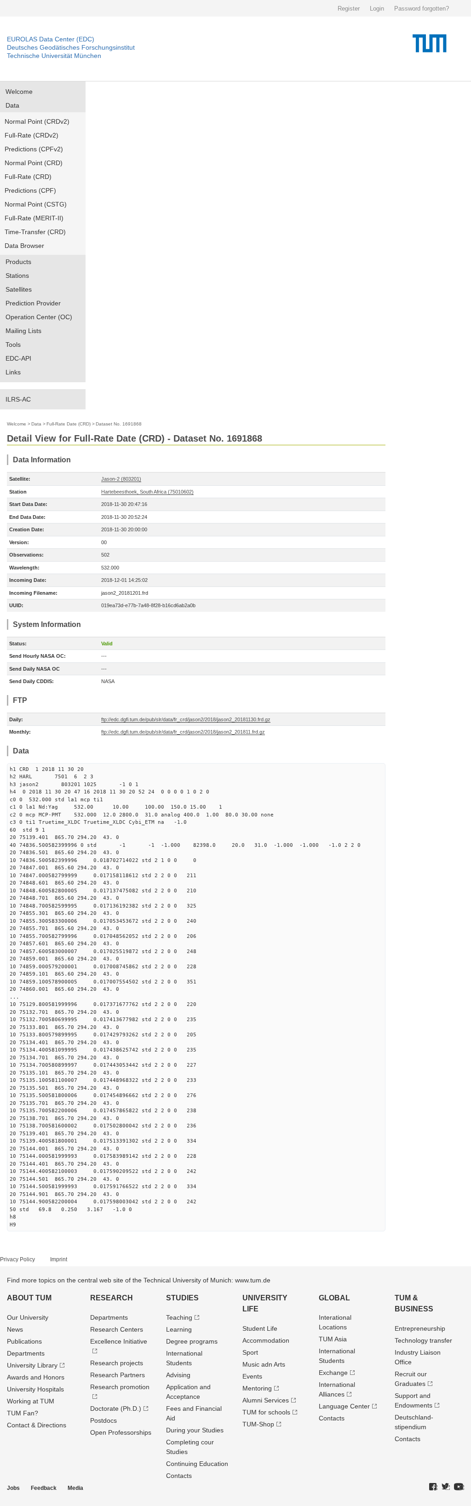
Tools (13, 344)
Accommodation (265, 1340)
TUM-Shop (258, 1424)
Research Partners (117, 1375)
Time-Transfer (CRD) (35, 232)
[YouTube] (459, 1487)
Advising (178, 1375)
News (15, 1329)
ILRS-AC (18, 399)
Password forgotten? (421, 8)
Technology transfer (423, 1340)
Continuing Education (197, 1463)
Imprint (58, 1259)
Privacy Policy (17, 1259)
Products (18, 261)
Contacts (179, 1475)
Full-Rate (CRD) (28, 176)
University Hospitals (35, 1389)
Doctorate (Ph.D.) (115, 1408)
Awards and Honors (35, 1377)
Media (75, 1488)
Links (13, 372)
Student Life (259, 1328)
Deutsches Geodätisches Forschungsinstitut (71, 47)
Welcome (19, 91)
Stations (17, 275)
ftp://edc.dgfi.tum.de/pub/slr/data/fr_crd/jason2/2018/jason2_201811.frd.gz (183, 732)
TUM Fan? (22, 1413)
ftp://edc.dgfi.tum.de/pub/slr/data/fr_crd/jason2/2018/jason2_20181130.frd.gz (185, 719)
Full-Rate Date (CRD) (68, 423)
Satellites (19, 289)
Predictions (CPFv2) (34, 149)
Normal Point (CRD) (34, 163)
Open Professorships (120, 1432)
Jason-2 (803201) (121, 479)
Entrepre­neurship (420, 1328)
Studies (182, 1298)
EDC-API (18, 358)
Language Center (344, 1406)
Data (12, 105)
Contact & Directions (36, 1425)
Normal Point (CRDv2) (37, 121)
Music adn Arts (263, 1364)
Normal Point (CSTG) (36, 204)
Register (349, 8)
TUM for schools (266, 1412)
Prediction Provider (33, 303)
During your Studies (195, 1430)
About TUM (29, 1298)
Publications (24, 1341)
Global (334, 1298)
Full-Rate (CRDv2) (31, 135)
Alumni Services (265, 1400)
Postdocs (103, 1420)
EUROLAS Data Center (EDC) (50, 39)
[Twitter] (446, 1487)
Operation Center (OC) (39, 317)
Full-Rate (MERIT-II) (34, 218)
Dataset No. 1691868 (119, 423)
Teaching (179, 1317)
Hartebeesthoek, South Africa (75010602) (147, 491)
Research (111, 1298)
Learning (179, 1329)
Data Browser (24, 245)
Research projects (116, 1363)
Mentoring (257, 1388)
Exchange (333, 1372)
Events (252, 1376)
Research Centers (116, 1329)
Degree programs (192, 1341)
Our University (27, 1317)
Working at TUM (30, 1401)
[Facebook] (433, 1487)
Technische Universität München (54, 55)
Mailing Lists (23, 330)
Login (377, 8)
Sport (250, 1352)
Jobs (13, 1488)
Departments (26, 1353)
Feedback (44, 1488)
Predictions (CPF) (30, 190)
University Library (32, 1365)
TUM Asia (333, 1339)
